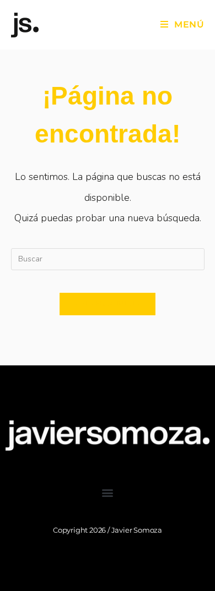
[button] (108, 493)
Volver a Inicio (108, 304)
